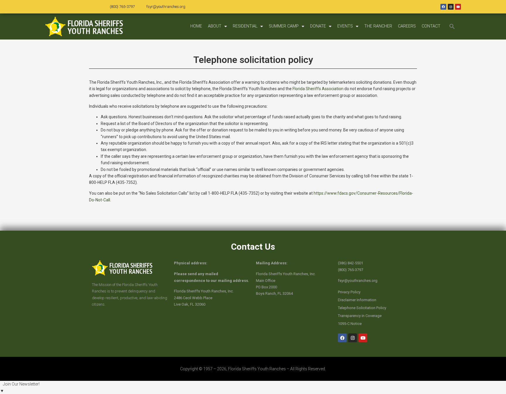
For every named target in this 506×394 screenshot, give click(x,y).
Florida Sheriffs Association (318, 88)
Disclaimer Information (357, 300)
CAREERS (407, 26)
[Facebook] (443, 7)
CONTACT (431, 26)
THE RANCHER (378, 26)
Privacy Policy (349, 292)
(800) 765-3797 (122, 6)
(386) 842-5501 (350, 263)
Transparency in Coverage (360, 316)
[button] (452, 26)
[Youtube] (458, 7)
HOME (196, 26)
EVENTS (345, 26)
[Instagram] (451, 7)
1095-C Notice (350, 323)
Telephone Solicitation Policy (362, 308)
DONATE (318, 26)
